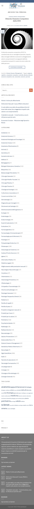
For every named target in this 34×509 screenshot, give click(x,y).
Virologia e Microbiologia (8, 373)
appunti (14, 387)
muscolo (8, 398)
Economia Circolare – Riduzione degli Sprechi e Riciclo (15, 122)
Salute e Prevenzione (7, 336)
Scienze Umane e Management (17, 16)
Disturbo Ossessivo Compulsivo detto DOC (17, 20)
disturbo (26, 75)
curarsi (19, 390)
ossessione (17, 76)
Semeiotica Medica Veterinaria (10, 346)
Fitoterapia (4, 246)
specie (24, 405)
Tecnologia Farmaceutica (8, 363)
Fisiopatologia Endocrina (8, 243)
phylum (22, 398)
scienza (23, 401)
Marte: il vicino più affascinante (10, 100)
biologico (3, 390)
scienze (5, 404)
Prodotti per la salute (7, 316)
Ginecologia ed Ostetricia (8, 249)
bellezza (3, 159)
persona (28, 76)
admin (25, 25)
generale (16, 393)
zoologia (13, 408)
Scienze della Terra (6, 340)
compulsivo (15, 75)
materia (3, 395)
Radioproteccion (6, 330)
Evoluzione (4, 226)
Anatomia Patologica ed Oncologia (11, 139)
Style (2, 356)
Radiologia (4, 326)
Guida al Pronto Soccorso (8, 253)
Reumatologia (5, 333)
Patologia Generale (7, 293)
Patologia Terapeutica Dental (10, 296)
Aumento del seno (6, 156)
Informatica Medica (7, 260)
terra (31, 405)
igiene (20, 393)
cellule (12, 390)
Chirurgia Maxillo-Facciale (9, 179)
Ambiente (4, 133)
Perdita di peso (5, 306)
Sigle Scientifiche (6, 353)
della (23, 390)
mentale (24, 395)
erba (2, 393)
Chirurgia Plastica (6, 183)
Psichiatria (4, 320)
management (30, 393)
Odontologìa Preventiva (8, 280)
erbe (5, 393)
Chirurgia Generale (7, 176)
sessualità (12, 405)
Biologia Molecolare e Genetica (10, 166)
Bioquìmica (4, 169)
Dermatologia (5, 199)
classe (15, 390)
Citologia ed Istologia (7, 189)
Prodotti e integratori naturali (10, 310)
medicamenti (7, 395)
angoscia (30, 73)
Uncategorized (5, 366)
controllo (21, 75)
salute (18, 401)
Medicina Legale (6, 263)
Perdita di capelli (6, 303)
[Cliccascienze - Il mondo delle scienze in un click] (18, 6)
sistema (16, 405)
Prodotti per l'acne (6, 313)
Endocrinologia (5, 219)
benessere (21, 387)
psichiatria (6, 401)
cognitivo (3, 75)
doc (13, 76)
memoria (20, 395)
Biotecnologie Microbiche (9, 173)
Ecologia (3, 213)
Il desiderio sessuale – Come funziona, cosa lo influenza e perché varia (14, 116)
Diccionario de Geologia (8, 206)
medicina (14, 395)
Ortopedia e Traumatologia (9, 286)
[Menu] (2, 5)
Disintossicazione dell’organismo (11, 209)
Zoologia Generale (6, 376)
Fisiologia (4, 239)
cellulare (8, 390)
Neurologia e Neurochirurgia (9, 269)
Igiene (3, 256)
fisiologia (10, 393)
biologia (28, 387)
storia (28, 405)
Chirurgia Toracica (6, 186)
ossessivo (23, 76)
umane (8, 408)
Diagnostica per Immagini (9, 203)
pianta (27, 398)
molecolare (28, 395)
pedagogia (13, 398)
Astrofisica (4, 153)
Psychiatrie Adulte (6, 323)
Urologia (4, 370)
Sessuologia (4, 350)
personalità (18, 398)
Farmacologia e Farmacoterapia (10, 233)
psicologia (13, 401)
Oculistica (4, 273)
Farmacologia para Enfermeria (10, 236)
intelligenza (24, 393)
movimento (3, 398)
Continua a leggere (17, 67)
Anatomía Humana (7, 136)
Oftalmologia (5, 283)
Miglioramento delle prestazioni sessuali (13, 266)
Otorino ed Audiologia (8, 290)
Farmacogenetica (6, 229)
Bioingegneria (5, 163)
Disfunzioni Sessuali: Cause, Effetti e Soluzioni (15, 104)
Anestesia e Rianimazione (9, 146)
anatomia (5, 386)
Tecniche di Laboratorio (8, 360)
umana (4, 408)
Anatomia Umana (6, 143)
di (25, 390)
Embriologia (5, 216)
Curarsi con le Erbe (7, 196)
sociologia (21, 405)
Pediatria (4, 300)
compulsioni (9, 75)
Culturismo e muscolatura (9, 193)
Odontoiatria (5, 276)
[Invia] (31, 90)
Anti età (3, 149)
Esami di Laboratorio (7, 223)
